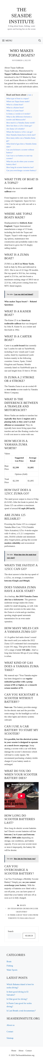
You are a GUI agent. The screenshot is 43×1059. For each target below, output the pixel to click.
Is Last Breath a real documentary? (21, 1010)
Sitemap (10, 1038)
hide (29, 95)
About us (10, 1025)
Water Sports (12, 970)
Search (10, 931)
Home (13, 1050)
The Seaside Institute (21, 15)
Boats (23, 905)
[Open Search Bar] (39, 40)
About (20, 1050)
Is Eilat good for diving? (17, 999)
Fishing (10, 966)
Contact (10, 1031)
